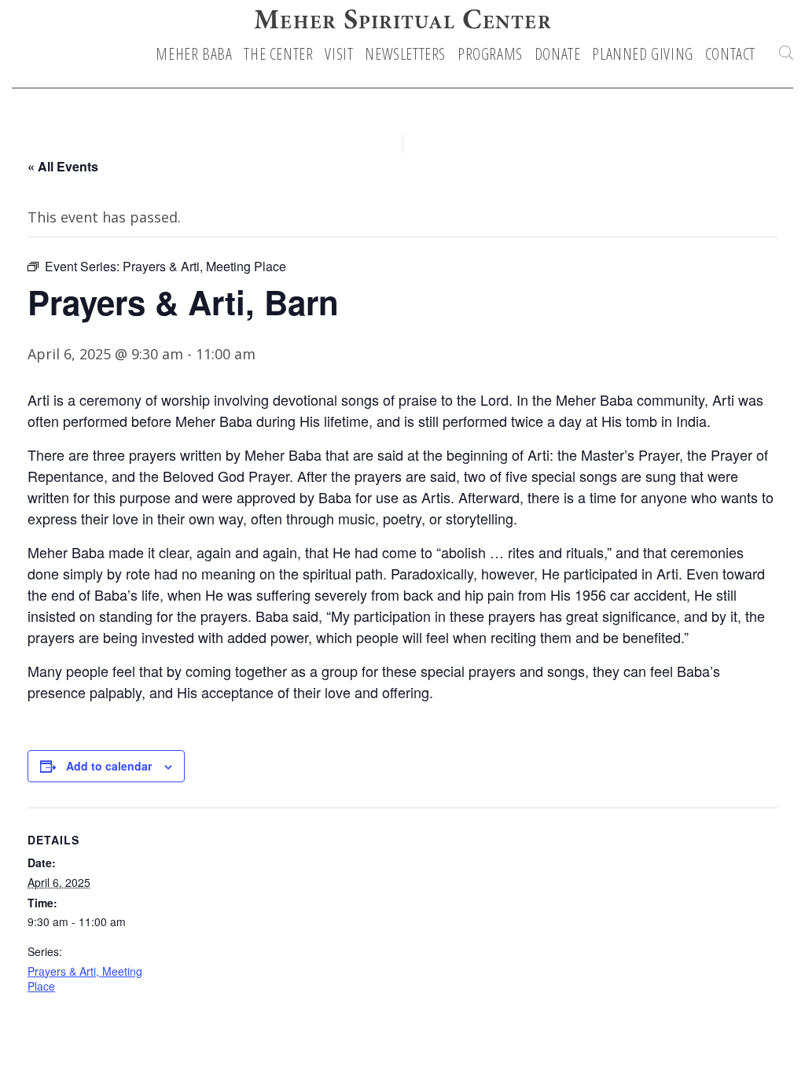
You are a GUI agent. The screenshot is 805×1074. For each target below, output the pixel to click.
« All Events (63, 166)
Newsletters (405, 54)
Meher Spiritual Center (402, 22)
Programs (490, 54)
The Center (278, 54)
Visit (339, 54)
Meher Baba (194, 54)
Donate (558, 54)
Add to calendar (109, 766)
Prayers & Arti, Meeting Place (85, 979)
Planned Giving (642, 54)
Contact (730, 54)
